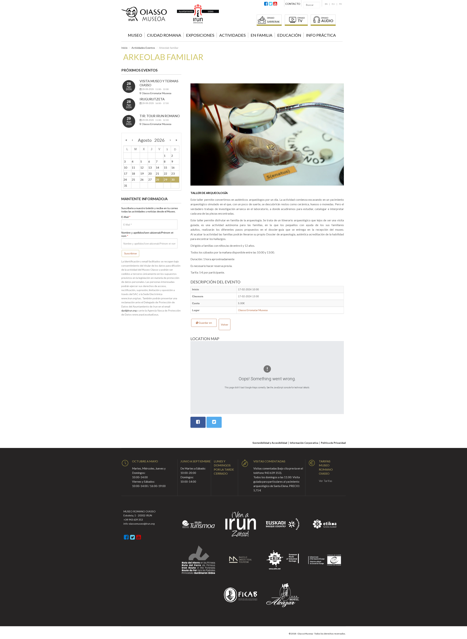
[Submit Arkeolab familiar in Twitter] (214, 422)
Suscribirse (130, 253)
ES (326, 4)
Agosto (146, 140)
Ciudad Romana (164, 35)
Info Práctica (321, 35)
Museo (135, 35)
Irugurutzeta (152, 99)
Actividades (232, 35)
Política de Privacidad (333, 442)
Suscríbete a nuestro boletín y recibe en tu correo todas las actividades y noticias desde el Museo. (149, 210)
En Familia (261, 35)
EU (333, 4)
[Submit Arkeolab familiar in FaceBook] (198, 422)
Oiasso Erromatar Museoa (253, 310)
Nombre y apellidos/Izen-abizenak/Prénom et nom (147, 234)
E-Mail (125, 216)
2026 (159, 140)
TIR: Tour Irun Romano (160, 116)
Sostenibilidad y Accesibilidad (269, 442)
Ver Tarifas (325, 480)
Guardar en (205, 322)
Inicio (124, 47)
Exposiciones (200, 35)
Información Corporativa (304, 442)
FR (340, 4)
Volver (224, 324)
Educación (289, 35)
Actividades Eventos (143, 47)
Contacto (292, 3)
